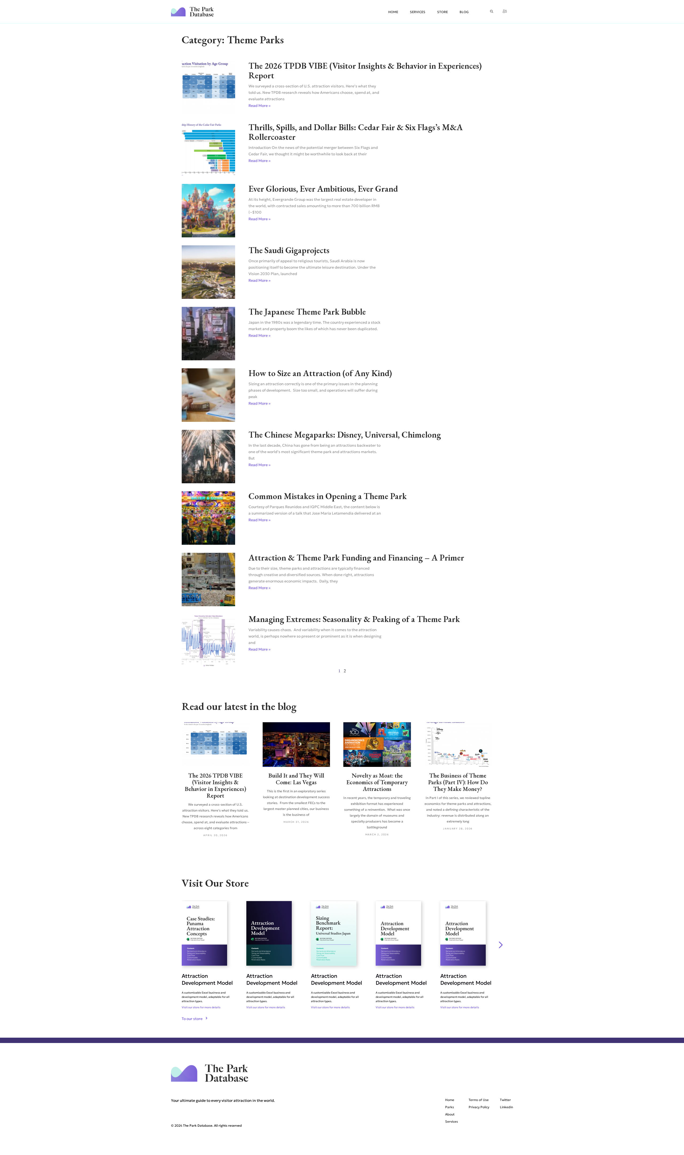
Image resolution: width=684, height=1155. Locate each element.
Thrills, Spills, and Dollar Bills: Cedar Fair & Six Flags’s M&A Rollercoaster (355, 132)
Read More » (259, 105)
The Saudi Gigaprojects (288, 250)
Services (417, 12)
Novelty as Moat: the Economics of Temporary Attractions (377, 782)
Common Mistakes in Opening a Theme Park (327, 496)
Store (442, 12)
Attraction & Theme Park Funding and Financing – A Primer (356, 557)
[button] (501, 945)
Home (393, 12)
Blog (464, 12)
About (449, 1114)
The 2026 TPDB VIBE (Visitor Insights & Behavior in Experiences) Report (365, 70)
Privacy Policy (479, 1107)
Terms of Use (479, 1100)
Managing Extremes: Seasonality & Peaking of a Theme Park (354, 619)
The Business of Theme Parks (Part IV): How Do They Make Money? (458, 782)
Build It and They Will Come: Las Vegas (296, 779)
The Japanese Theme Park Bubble (307, 311)
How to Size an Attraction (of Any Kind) (320, 373)
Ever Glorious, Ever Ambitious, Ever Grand (323, 188)
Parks (449, 1107)
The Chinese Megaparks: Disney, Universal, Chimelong (344, 434)
